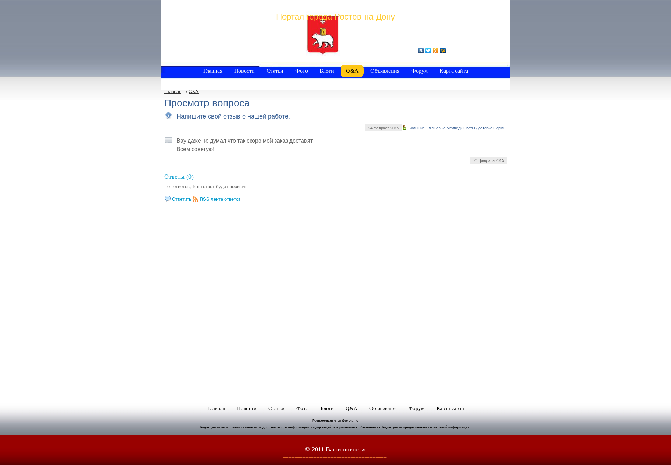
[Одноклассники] (435, 50)
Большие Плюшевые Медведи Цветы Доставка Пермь (457, 127)
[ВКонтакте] (421, 50)
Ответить (182, 198)
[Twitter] (428, 50)
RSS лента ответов (220, 198)
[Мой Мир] (443, 50)
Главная (172, 91)
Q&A (194, 91)
